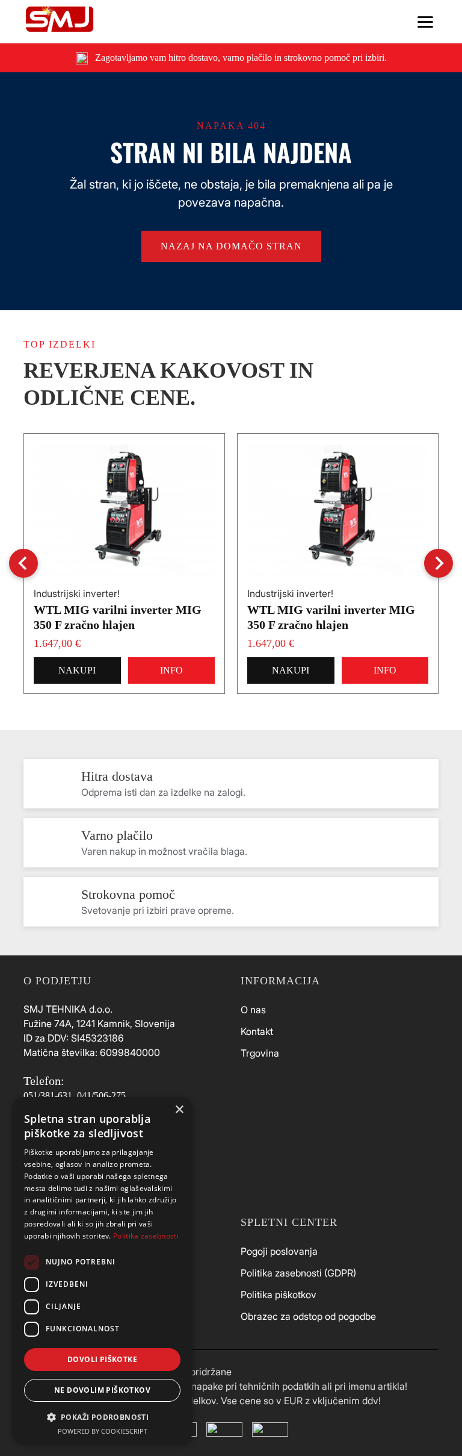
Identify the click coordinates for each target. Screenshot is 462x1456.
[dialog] (102, 1270)
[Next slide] (438, 563)
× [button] (178, 1109)
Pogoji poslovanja (279, 1251)
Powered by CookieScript (102, 1431)
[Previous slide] (23, 563)
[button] (102, 1416)
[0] (375, 21)
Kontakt (257, 1031)
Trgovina (260, 1053)
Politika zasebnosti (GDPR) (298, 1273)
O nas (253, 1010)
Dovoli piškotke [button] (102, 1359)
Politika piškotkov (278, 1295)
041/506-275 (101, 1095)
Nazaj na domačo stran (231, 246)
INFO (171, 670)
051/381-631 (47, 1095)
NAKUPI (77, 670)
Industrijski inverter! (77, 593)
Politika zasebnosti (146, 1236)
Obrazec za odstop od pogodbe (308, 1316)
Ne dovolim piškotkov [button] (102, 1390)
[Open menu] (425, 21)
